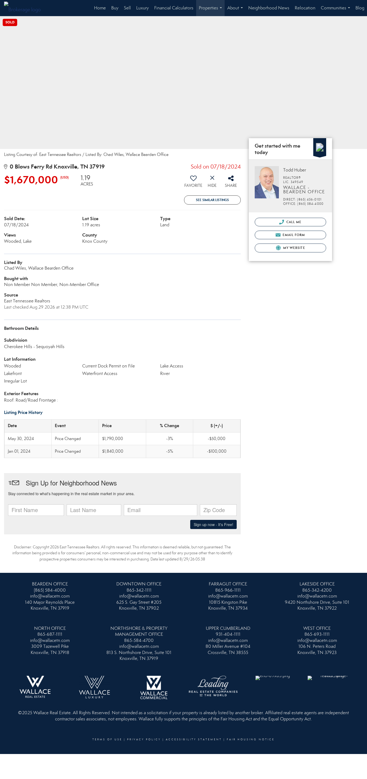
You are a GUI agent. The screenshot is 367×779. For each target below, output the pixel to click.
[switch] (193, 183)
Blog (359, 8)
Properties (211, 10)
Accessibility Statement (194, 739)
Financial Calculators (173, 8)
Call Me (293, 222)
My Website (293, 248)
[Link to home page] (25, 8)
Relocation (305, 8)
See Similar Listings (212, 200)
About (236, 10)
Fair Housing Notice (251, 739)
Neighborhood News (268, 8)
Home (100, 8)
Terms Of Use (107, 739)
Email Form (293, 235)
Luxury (142, 8)
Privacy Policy (144, 739)
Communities (336, 10)
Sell (127, 8)
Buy (114, 8)
